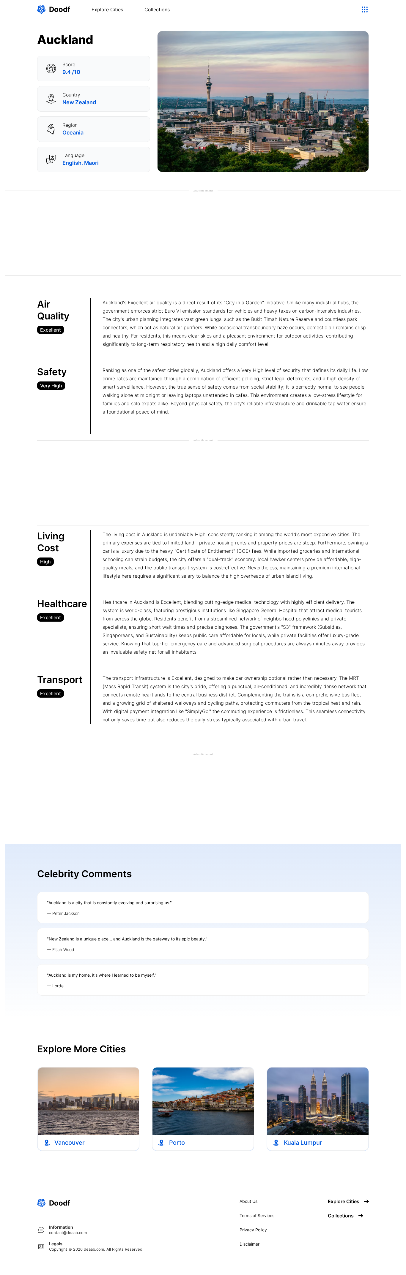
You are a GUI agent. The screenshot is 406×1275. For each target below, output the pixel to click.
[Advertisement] (203, 233)
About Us (248, 1201)
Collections (157, 9)
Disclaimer (249, 1244)
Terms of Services (257, 1215)
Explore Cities (107, 9)
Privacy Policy (253, 1230)
